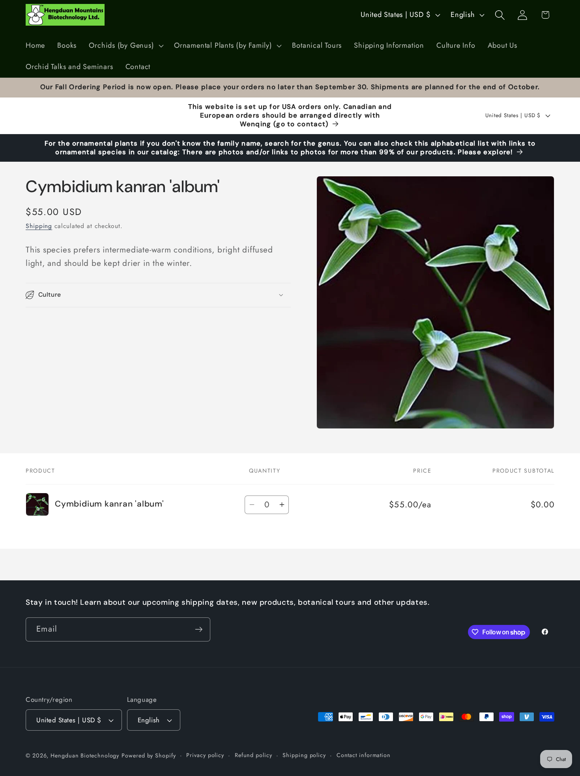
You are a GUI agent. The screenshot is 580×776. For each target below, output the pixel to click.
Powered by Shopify (149, 755)
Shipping (39, 225)
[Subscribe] (198, 629)
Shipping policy (304, 755)
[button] (125, 45)
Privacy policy (205, 755)
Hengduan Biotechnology (85, 755)
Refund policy (253, 755)
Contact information (364, 755)
